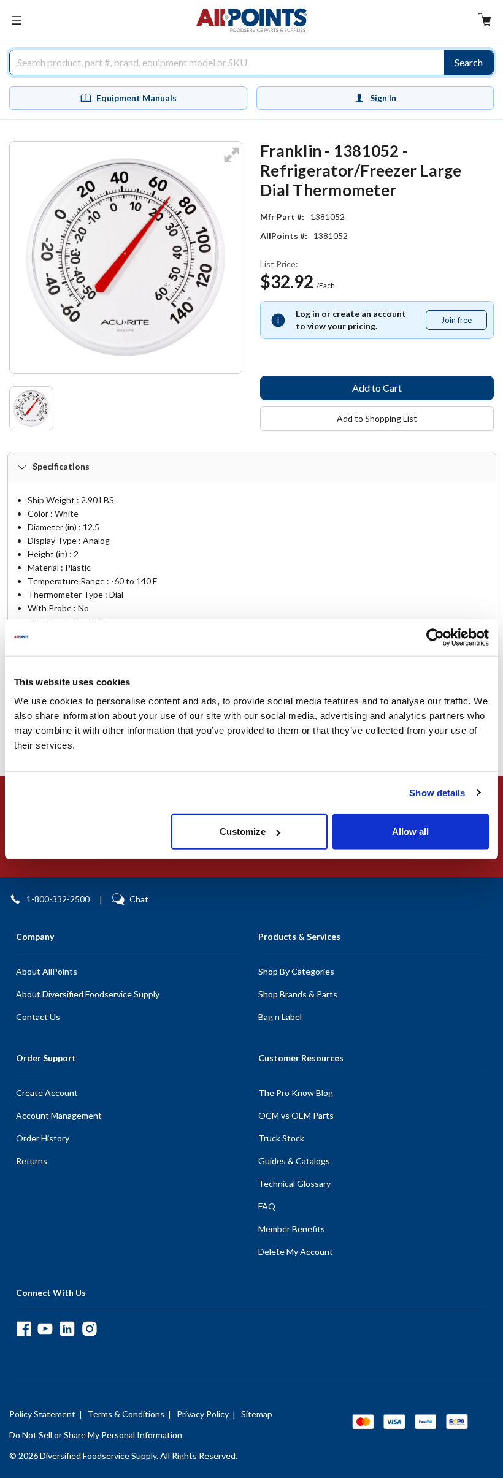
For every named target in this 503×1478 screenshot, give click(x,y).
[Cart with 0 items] (484, 21)
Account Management (59, 1115)
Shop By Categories (296, 971)
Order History (42, 1138)
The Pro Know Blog (295, 1093)
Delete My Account (295, 1251)
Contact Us (38, 1016)
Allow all (410, 831)
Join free (463, 322)
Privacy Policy (203, 1414)
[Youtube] (45, 1328)
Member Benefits (291, 1229)
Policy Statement (42, 1414)
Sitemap (256, 1414)
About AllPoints (46, 971)
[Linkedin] (67, 1328)
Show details (437, 792)
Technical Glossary (294, 1183)
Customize (243, 831)
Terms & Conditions (126, 1414)
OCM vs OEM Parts (296, 1115)
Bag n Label (280, 1016)
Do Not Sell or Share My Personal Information (95, 1435)
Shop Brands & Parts (297, 994)
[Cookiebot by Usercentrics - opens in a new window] (435, 637)
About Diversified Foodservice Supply (87, 994)
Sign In (383, 98)
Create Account (47, 1093)
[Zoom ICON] (231, 163)
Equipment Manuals (136, 98)
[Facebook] (23, 1328)
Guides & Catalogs (294, 1161)
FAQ (266, 1206)
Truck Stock (281, 1138)
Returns (31, 1161)
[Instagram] (89, 1328)
